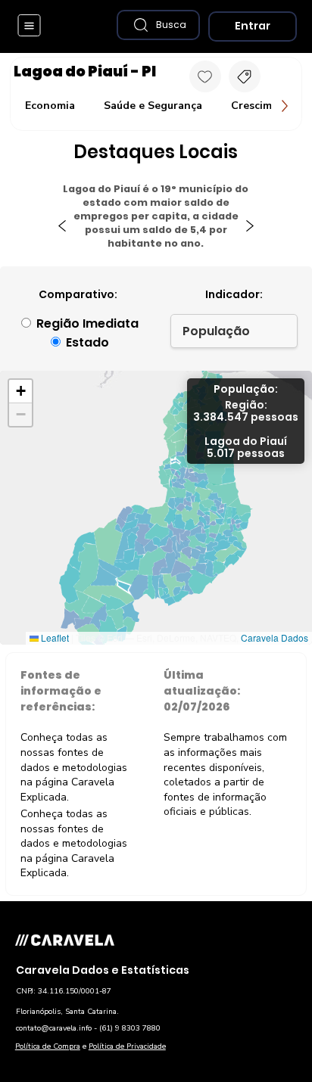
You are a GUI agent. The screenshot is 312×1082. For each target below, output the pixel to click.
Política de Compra (47, 1046)
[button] (158, 25)
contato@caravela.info (54, 1028)
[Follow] (205, 76)
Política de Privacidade (127, 1046)
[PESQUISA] (245, 76)
